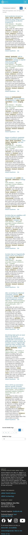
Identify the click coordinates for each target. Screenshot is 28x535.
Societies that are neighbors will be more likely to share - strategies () (15, 217)
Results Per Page (6, 436)
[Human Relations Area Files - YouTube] (22, 520)
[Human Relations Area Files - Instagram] (16, 520)
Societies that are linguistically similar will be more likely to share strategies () (15, 256)
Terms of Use (5, 534)
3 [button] (3, 432)
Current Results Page (8, 427)
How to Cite (18, 531)
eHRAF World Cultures (8, 493)
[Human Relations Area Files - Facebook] (3, 520)
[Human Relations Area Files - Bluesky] (9, 520)
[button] (13, 432)
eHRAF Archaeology (7, 496)
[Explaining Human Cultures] (4, 2)
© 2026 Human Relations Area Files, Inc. (10, 525)
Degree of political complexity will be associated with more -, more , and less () (15, 141)
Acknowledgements (7, 531)
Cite (18, 50)
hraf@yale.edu (17, 511)
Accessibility (13, 528)
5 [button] (8, 432)
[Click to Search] (21, 8)
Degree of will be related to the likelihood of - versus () (14, 100)
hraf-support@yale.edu (9, 515)
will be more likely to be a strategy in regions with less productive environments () (15, 60)
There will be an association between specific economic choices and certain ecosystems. (15, 386)
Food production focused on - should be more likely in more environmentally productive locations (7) (14, 19)
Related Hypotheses (10, 50)
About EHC (4, 528)
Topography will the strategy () (15, 179)
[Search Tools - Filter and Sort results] (25, 8)
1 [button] (19, 430)
